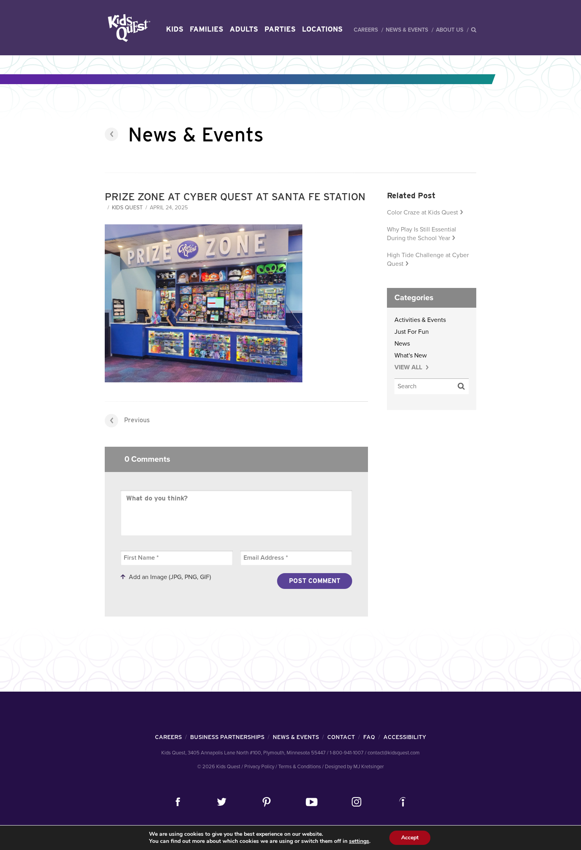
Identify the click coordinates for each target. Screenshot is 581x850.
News (402, 344)
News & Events (407, 29)
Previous (137, 420)
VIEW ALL (409, 367)
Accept (410, 837)
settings (359, 841)
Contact (341, 737)
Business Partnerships (227, 737)
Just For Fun (411, 332)
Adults (244, 29)
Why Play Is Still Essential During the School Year (421, 234)
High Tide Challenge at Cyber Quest (428, 259)
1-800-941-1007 (347, 753)
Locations (322, 29)
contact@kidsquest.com (394, 753)
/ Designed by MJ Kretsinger (353, 766)
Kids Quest (128, 27)
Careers (366, 29)
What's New (410, 355)
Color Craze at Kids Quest (422, 212)
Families (206, 29)
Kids (174, 29)
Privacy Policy (259, 766)
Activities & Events (420, 320)
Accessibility (404, 737)
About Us (449, 29)
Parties (280, 29)
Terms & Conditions (299, 766)
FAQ (369, 737)
